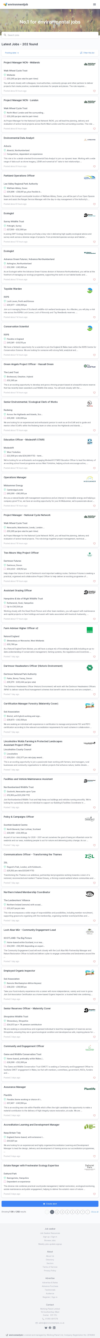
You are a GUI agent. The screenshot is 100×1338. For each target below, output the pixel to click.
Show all (94, 1212)
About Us (50, 1256)
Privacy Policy (50, 1270)
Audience (50, 1293)
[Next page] (88, 1212)
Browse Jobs (50, 1240)
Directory (50, 1260)
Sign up (46, 1237)
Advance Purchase (50, 1286)
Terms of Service (50, 1267)
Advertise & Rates (50, 1282)
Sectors (50, 1263)
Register (46, 1297)
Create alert (51, 1204)
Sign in (54, 1237)
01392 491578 (51, 1319)
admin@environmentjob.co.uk (51, 1323)
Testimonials (50, 1290)
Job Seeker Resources (50, 1233)
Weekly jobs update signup (50, 1244)
